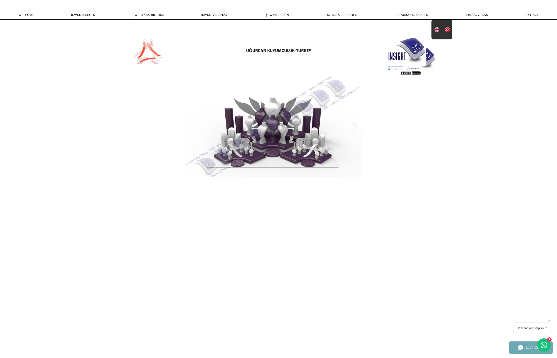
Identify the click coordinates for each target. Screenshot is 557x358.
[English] (436, 29)
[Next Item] (354, 127)
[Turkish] (447, 29)
